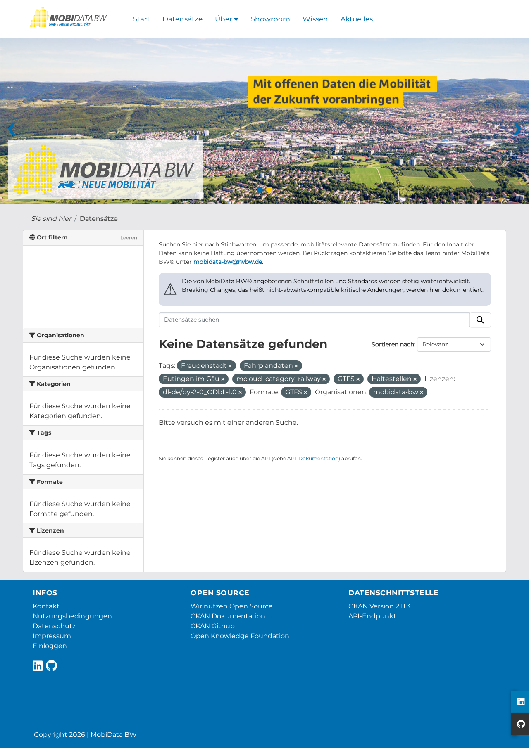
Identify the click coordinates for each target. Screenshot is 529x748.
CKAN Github (213, 626)
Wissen (315, 19)
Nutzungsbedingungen (72, 616)
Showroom (270, 19)
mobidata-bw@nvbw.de (227, 261)
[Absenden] (480, 319)
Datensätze (182, 19)
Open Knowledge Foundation (240, 636)
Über (224, 19)
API (265, 458)
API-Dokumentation (312, 458)
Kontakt (46, 606)
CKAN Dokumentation (228, 616)
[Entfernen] (230, 366)
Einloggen (50, 646)
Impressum (52, 636)
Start (141, 19)
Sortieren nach (393, 344)
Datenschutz (54, 626)
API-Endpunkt (372, 616)
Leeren (128, 237)
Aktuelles (357, 19)
